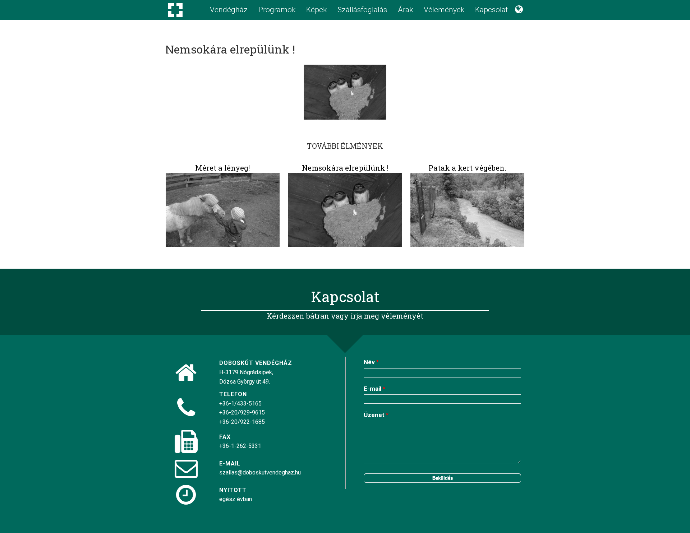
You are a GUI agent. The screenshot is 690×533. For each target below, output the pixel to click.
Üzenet (376, 414)
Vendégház (229, 9)
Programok (276, 9)
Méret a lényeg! (222, 168)
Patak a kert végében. (467, 168)
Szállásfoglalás (362, 9)
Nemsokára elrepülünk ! (345, 168)
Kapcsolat (491, 9)
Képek (316, 9)
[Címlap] (175, 17)
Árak (405, 9)
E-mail (374, 388)
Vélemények (444, 9)
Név (371, 362)
